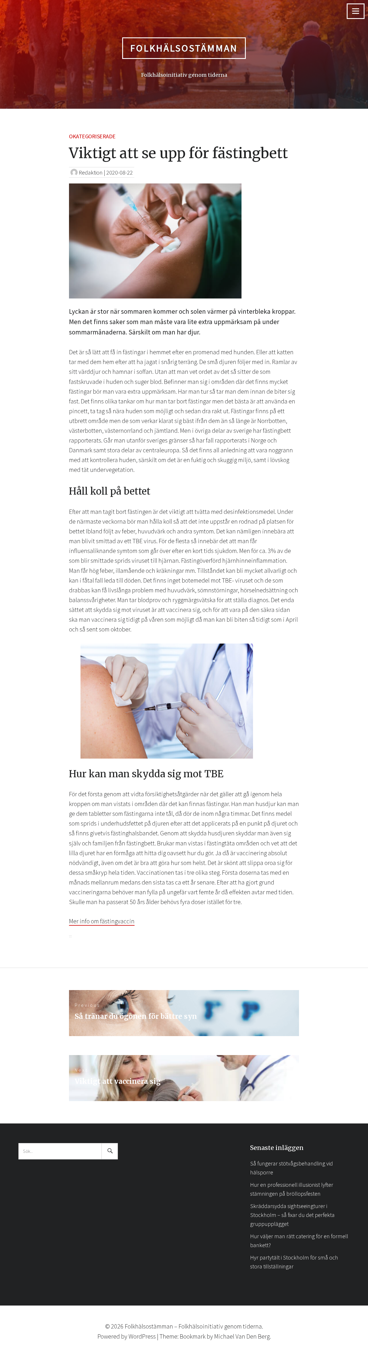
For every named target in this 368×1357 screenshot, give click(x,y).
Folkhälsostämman (184, 48)
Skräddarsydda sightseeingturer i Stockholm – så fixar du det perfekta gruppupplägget (292, 1214)
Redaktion (91, 172)
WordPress (142, 1336)
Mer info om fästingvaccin (102, 921)
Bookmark (193, 1336)
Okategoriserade (92, 136)
